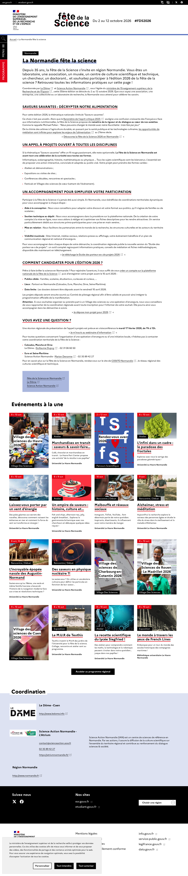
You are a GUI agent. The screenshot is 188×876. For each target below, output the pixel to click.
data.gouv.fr (147, 849)
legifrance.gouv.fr (150, 844)
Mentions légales (86, 833)
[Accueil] (31, 20)
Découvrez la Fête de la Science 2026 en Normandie (91, 136)
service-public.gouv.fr (153, 839)
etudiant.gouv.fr (25, 2)
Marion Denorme (63, 356)
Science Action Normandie (71, 88)
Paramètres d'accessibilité (168, 2)
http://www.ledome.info (51, 713)
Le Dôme (45, 88)
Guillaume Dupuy (45, 348)
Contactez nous (85, 854)
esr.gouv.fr (7, 2)
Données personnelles (90, 843)
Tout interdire (64, 866)
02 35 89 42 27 (47, 749)
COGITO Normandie (122, 361)
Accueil (13, 39)
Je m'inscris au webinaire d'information (91, 332)
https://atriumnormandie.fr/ (53, 755)
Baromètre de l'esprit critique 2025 (81, 119)
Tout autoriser (86, 866)
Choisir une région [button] (152, 802)
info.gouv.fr (146, 833)
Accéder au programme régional (93, 671)
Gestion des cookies (88, 838)
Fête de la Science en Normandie (44, 378)
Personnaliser (42, 866)
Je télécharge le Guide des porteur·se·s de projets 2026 (91, 254)
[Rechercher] (3, 38)
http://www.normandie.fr (25, 775)
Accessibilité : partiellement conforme (100, 848)
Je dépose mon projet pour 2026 (91, 312)
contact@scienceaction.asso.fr (55, 743)
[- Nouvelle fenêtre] (177, 2)
